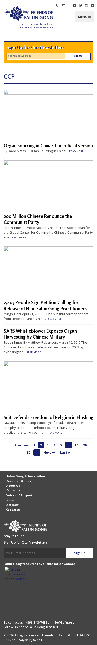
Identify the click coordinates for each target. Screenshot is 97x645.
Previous (21, 445)
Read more (76, 151)
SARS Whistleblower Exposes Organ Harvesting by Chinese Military (40, 334)
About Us (13, 485)
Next (47, 452)
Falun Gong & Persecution (25, 476)
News (10, 500)
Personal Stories (18, 481)
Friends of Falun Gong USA (62, 635)
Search (15, 509)
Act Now (12, 505)
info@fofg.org (63, 622)
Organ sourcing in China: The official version (48, 146)
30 (28, 452)
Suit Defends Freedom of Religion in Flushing (48, 417)
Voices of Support (19, 495)
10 (76, 445)
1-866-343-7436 (35, 622)
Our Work (13, 490)
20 (85, 445)
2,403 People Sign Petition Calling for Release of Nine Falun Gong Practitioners (45, 305)
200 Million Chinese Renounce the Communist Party (38, 219)
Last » (65, 452)
